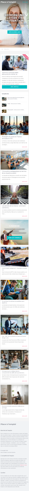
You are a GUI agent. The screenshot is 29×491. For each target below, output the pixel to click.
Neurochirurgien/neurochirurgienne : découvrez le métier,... (16, 98)
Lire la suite (24, 147)
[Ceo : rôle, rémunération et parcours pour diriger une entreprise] (14, 325)
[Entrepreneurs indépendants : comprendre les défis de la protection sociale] (14, 360)
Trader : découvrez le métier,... (14, 103)
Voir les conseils (14, 238)
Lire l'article (14, 87)
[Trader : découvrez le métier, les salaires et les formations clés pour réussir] (4, 105)
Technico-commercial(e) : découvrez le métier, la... (10, 73)
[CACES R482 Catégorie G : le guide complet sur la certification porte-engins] (14, 257)
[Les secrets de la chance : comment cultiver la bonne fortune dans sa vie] (14, 194)
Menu (24, 2)
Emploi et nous (23, 465)
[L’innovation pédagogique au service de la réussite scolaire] (14, 160)
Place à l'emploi (8, 2)
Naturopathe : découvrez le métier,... (16, 109)
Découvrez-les (14, 32)
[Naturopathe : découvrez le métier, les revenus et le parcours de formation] (4, 111)
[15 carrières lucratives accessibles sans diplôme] (14, 290)
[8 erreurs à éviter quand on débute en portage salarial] (14, 394)
